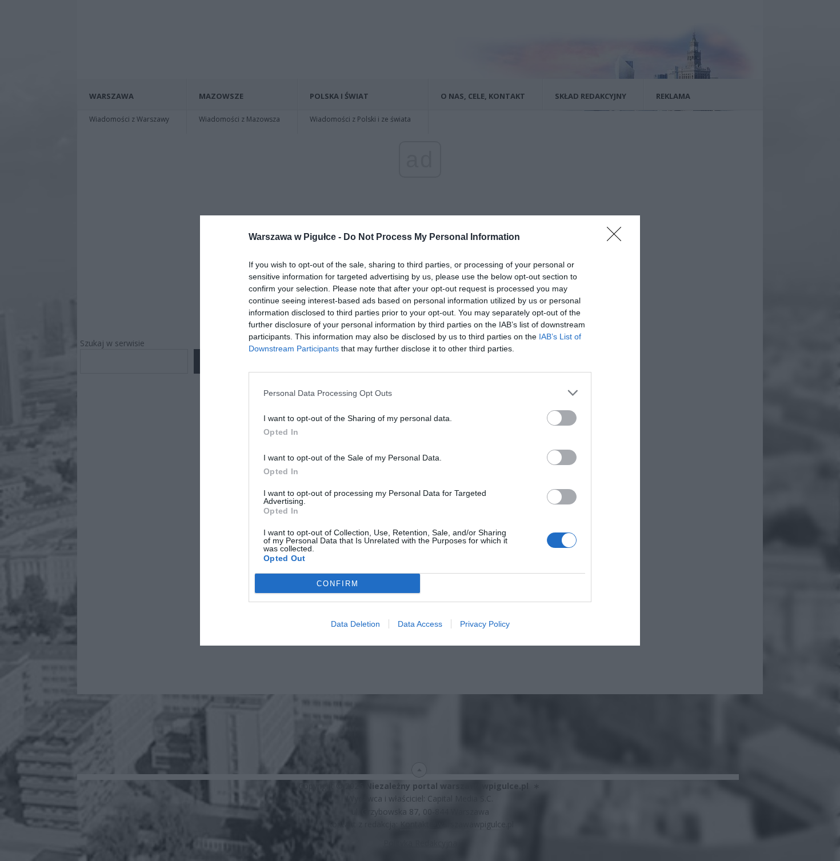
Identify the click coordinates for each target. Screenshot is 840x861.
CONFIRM (338, 583)
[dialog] (420, 430)
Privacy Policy (485, 623)
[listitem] (420, 393)
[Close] (618, 238)
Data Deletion (355, 623)
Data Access (420, 623)
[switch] (562, 418)
